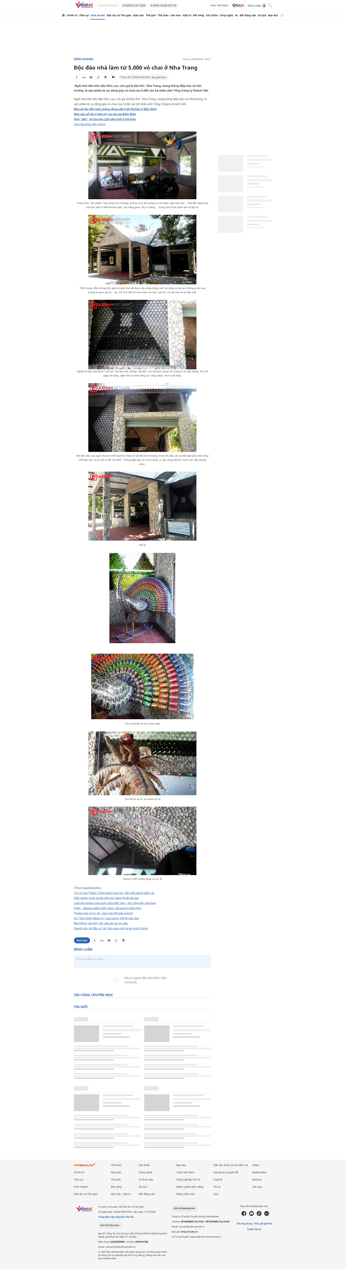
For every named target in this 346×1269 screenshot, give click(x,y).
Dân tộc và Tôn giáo (119, 15)
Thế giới (151, 15)
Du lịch (262, 15)
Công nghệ (226, 15)
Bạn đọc (273, 15)
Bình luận (82, 940)
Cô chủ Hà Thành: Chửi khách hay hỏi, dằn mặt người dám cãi (114, 893)
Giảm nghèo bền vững (189, 1186)
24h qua (257, 1186)
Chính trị (72, 15)
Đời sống (198, 15)
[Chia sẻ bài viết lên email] (91, 77)
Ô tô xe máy (146, 1179)
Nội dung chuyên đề (226, 1172)
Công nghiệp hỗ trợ (188, 1179)
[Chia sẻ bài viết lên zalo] (83, 77)
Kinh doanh (98, 15)
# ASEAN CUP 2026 (134, 5)
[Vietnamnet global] (238, 6)
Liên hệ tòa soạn (109, 1225)
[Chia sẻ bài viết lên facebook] (76, 77)
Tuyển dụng (254, 1229)
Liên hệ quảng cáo (184, 1208)
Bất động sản (248, 15)
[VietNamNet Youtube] (251, 1215)
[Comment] (113, 77)
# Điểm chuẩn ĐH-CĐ (163, 5)
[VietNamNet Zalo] (266, 1215)
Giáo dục (138, 15)
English (218, 1179)
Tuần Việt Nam (219, 5)
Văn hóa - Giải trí (180, 15)
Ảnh (216, 1194)
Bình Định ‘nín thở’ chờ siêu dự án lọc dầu (101, 923)
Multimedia (259, 1172)
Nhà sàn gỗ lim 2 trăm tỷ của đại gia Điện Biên (105, 114)
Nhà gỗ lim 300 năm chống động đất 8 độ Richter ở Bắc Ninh (115, 109)
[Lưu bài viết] (105, 77)
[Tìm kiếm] (270, 5)
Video (255, 1165)
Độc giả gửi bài (263, 1223)
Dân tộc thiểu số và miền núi (231, 1165)
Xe (236, 15)
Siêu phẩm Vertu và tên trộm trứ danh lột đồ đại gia (106, 898)
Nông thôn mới (185, 1194)
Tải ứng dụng (244, 1223)
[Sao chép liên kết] (98, 77)
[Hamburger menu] (282, 15)
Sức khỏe (212, 15)
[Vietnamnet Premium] (85, 1166)
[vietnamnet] (85, 8)
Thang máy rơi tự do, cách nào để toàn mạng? (103, 913)
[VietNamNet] (63, 15)
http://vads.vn (189, 1231)
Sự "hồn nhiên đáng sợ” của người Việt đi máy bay (106, 918)
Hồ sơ (217, 1186)
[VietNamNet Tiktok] (259, 1215)
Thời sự (84, 15)
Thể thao (163, 15)
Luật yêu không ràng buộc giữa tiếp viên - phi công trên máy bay (115, 903)
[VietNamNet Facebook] (243, 1215)
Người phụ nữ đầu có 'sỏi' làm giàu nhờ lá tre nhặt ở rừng (111, 928)
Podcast (257, 1179)
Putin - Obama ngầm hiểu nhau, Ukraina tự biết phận (107, 908)
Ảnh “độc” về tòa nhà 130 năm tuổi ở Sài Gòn (105, 119)
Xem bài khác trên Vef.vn (90, 124)
